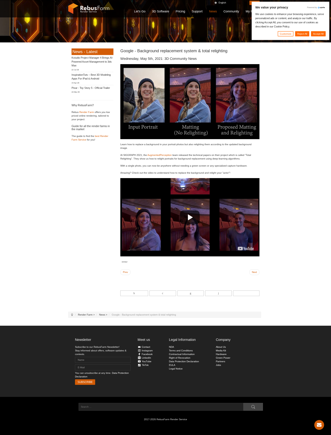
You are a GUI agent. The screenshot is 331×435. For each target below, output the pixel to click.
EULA (172, 365)
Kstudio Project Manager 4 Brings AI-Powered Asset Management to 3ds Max (92, 61)
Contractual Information (182, 354)
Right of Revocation (179, 357)
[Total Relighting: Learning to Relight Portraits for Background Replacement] (246, 248)
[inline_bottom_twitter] (162, 293)
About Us (221, 347)
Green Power (223, 357)
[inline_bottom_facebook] (134, 293)
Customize (285, 33)
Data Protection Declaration (184, 361)
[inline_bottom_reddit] (218, 293)
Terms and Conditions (181, 350)
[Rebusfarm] (88, 8)
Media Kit (221, 350)
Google (124, 262)
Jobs (218, 365)
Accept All (318, 33)
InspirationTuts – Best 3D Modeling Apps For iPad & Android (91, 76)
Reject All (302, 33)
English (222, 2)
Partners (220, 361)
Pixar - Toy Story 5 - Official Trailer (91, 87)
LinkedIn (146, 357)
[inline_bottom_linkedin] (190, 293)
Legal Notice (176, 368)
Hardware (221, 354)
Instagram (147, 350)
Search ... (73, 406)
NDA (171, 347)
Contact (146, 347)
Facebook (147, 354)
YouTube (146, 361)
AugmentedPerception (159, 155)
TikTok (145, 365)
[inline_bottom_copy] (246, 293)
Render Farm (86, 112)
